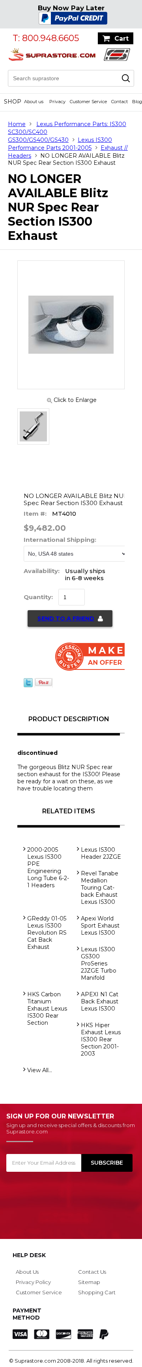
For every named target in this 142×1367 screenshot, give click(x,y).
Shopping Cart (97, 1292)
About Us (27, 1272)
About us (33, 101)
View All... (39, 1070)
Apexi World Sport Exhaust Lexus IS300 (100, 925)
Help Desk (29, 1255)
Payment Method (27, 1314)
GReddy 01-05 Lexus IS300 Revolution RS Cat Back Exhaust (47, 932)
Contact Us (92, 1272)
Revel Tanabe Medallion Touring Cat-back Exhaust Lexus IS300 (99, 887)
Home (17, 124)
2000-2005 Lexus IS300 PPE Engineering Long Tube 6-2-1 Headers (48, 867)
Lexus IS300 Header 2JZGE (101, 853)
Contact (119, 101)
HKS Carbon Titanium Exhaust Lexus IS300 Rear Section (47, 1008)
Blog (137, 101)
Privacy (57, 101)
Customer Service (88, 101)
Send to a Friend (65, 618)
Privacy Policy (33, 1282)
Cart (121, 38)
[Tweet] (28, 685)
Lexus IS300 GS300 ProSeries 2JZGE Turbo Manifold (98, 963)
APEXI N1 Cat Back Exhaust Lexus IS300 (99, 1001)
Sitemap (89, 1282)
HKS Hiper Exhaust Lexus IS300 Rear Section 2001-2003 (101, 1039)
